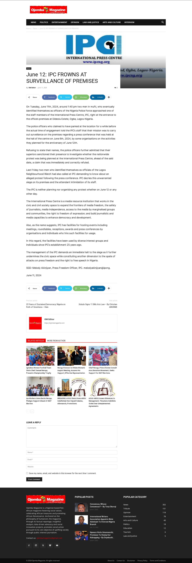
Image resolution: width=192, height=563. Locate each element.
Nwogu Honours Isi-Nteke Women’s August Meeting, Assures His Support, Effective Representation (71, 370)
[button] (162, 22)
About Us (111, 560)
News (33, 22)
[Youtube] (57, 545)
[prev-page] (28, 411)
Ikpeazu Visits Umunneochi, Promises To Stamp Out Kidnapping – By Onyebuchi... (102, 535)
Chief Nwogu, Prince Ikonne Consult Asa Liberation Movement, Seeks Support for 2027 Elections (103, 370)
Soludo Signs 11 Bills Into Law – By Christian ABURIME (98, 305)
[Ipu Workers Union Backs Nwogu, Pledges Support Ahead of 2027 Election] (40, 386)
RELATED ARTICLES (36, 341)
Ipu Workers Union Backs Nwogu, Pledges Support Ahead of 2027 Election (39, 401)
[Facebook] (28, 545)
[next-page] (32, 411)
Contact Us (121, 560)
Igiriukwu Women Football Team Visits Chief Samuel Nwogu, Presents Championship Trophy (38, 370)
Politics (44, 22)
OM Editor (32, 88)
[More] (109, 97)
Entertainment (59, 22)
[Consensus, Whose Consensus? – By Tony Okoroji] (81, 507)
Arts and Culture (112, 22)
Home (28, 28)
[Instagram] (36, 545)
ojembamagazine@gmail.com (49, 538)
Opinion (75, 22)
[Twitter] (43, 545)
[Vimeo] (50, 545)
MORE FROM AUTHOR (56, 341)
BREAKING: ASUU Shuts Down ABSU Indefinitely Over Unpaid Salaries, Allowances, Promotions (71, 401)
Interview (129, 22)
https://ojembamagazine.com (54, 323)
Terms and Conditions (158, 560)
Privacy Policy (142, 560)
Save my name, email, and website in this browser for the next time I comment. (62, 473)
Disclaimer (131, 560)
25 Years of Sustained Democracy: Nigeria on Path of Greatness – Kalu (45, 305)
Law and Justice (91, 22)
